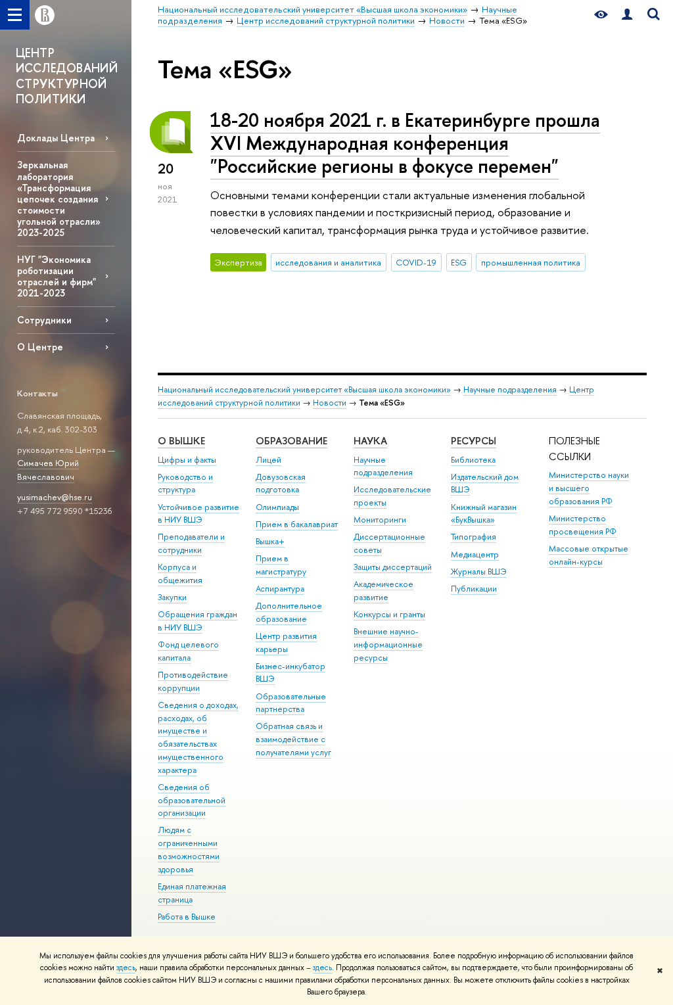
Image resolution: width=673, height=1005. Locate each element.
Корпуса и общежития (180, 573)
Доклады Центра (56, 137)
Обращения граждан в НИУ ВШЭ (197, 621)
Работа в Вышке (187, 916)
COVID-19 (416, 262)
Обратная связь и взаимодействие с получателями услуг (293, 739)
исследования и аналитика (328, 262)
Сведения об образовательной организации (191, 800)
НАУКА (370, 441)
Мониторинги (380, 519)
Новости (329, 402)
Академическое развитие (383, 590)
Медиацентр (475, 554)
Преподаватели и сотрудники (191, 543)
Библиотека (473, 459)
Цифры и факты (187, 459)
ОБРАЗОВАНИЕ (291, 441)
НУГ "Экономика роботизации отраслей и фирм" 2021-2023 (56, 276)
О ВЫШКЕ (181, 441)
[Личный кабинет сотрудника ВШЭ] (627, 15)
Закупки (172, 597)
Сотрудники (44, 320)
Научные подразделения (510, 389)
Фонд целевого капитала (188, 651)
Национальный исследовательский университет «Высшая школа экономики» (304, 389)
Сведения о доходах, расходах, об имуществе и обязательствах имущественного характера (198, 737)
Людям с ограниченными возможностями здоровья (189, 849)
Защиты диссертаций (393, 567)
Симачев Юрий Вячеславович (48, 469)
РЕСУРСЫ (473, 441)
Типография (473, 536)
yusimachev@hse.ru (54, 497)
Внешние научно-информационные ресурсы (388, 644)
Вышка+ (270, 541)
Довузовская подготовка (281, 483)
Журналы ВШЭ (479, 571)
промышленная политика (530, 262)
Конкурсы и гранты (389, 614)
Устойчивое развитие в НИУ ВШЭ (198, 514)
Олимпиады (277, 507)
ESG (459, 262)
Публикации (474, 588)
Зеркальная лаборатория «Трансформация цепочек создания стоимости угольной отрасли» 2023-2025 (59, 198)
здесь (125, 967)
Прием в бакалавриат (297, 524)
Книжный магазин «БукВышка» (484, 514)
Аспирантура (280, 588)
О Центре (40, 346)
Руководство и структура (185, 483)
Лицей (268, 459)
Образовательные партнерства (291, 703)
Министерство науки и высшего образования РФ (589, 488)
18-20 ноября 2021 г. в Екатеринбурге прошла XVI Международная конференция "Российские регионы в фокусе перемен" (405, 142)
